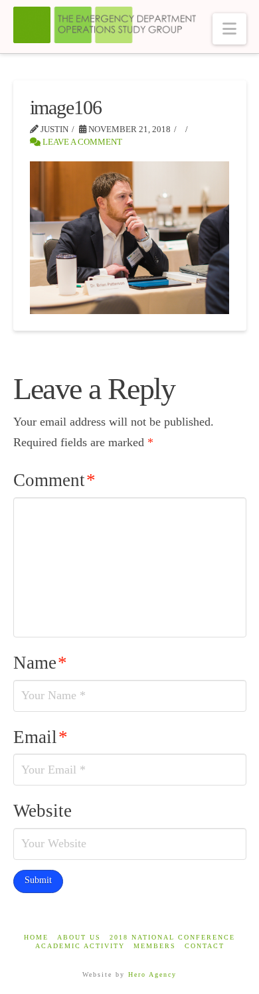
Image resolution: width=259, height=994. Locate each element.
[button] (229, 28)
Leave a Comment (81, 142)
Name (40, 663)
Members (154, 946)
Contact (204, 946)
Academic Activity (80, 946)
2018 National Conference (172, 937)
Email (40, 737)
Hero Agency (152, 974)
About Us (79, 937)
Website (42, 811)
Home (36, 937)
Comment (54, 480)
